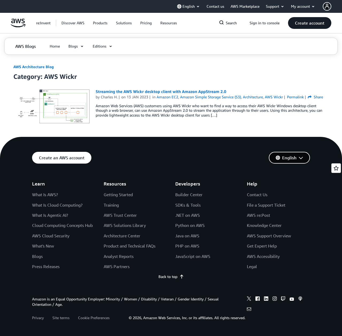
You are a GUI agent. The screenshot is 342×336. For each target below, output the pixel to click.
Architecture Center (122, 235)
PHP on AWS (187, 246)
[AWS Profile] (327, 6)
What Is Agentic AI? (50, 215)
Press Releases (46, 266)
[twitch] (283, 299)
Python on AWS (190, 225)
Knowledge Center (264, 225)
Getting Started (118, 194)
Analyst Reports (119, 256)
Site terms (60, 317)
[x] (249, 299)
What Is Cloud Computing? (57, 205)
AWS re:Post (258, 215)
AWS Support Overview (269, 235)
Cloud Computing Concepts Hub (62, 225)
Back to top (167, 276)
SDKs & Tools (188, 205)
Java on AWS (187, 235)
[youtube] (292, 299)
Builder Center (189, 194)
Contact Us (257, 194)
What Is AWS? (45, 194)
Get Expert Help (262, 246)
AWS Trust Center (120, 215)
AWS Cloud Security (50, 235)
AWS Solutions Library (125, 225)
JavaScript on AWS (192, 256)
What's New (43, 246)
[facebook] (257, 299)
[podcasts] (300, 299)
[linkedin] (266, 299)
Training (111, 205)
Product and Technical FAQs (130, 246)
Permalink (295, 97)
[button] (73, 23)
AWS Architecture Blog (33, 66)
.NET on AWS (187, 215)
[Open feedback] (336, 168)
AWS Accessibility (263, 256)
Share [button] (318, 97)
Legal (252, 266)
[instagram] (275, 299)
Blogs (37, 256)
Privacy (38, 317)
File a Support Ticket (266, 205)
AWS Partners (117, 266)
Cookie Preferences (94, 317)
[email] (249, 310)
